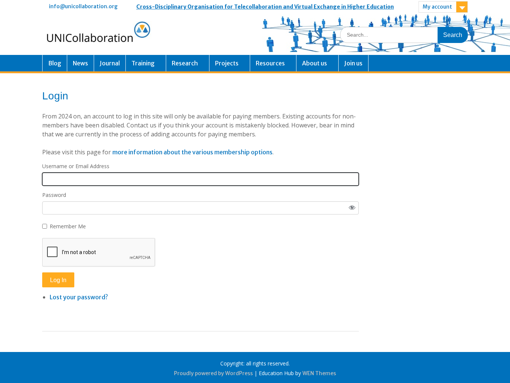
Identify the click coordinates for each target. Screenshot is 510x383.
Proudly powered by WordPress (213, 373)
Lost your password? (79, 297)
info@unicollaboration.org (83, 6)
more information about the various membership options (192, 152)
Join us (353, 63)
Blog (54, 63)
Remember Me (68, 226)
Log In (58, 280)
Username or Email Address (75, 166)
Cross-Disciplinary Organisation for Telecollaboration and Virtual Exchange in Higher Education (265, 6)
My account (437, 6)
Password (54, 194)
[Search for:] (404, 34)
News (80, 63)
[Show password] (352, 208)
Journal (110, 63)
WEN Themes (319, 373)
